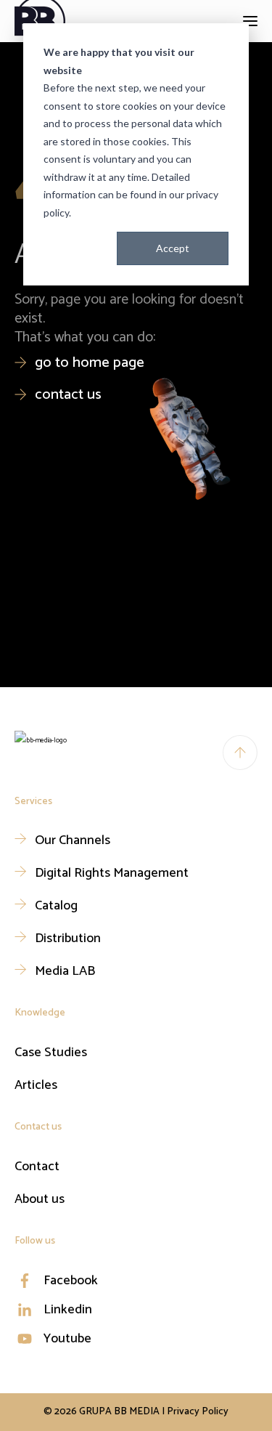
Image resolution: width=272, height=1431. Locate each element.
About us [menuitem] (40, 1199)
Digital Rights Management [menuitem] (112, 873)
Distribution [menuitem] (68, 938)
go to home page (89, 363)
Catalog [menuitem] (56, 906)
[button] (250, 21)
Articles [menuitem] (36, 1085)
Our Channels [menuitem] (72, 840)
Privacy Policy (197, 1411)
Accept (172, 248)
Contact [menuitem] (37, 1166)
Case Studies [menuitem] (51, 1052)
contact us (68, 395)
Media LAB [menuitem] (65, 971)
